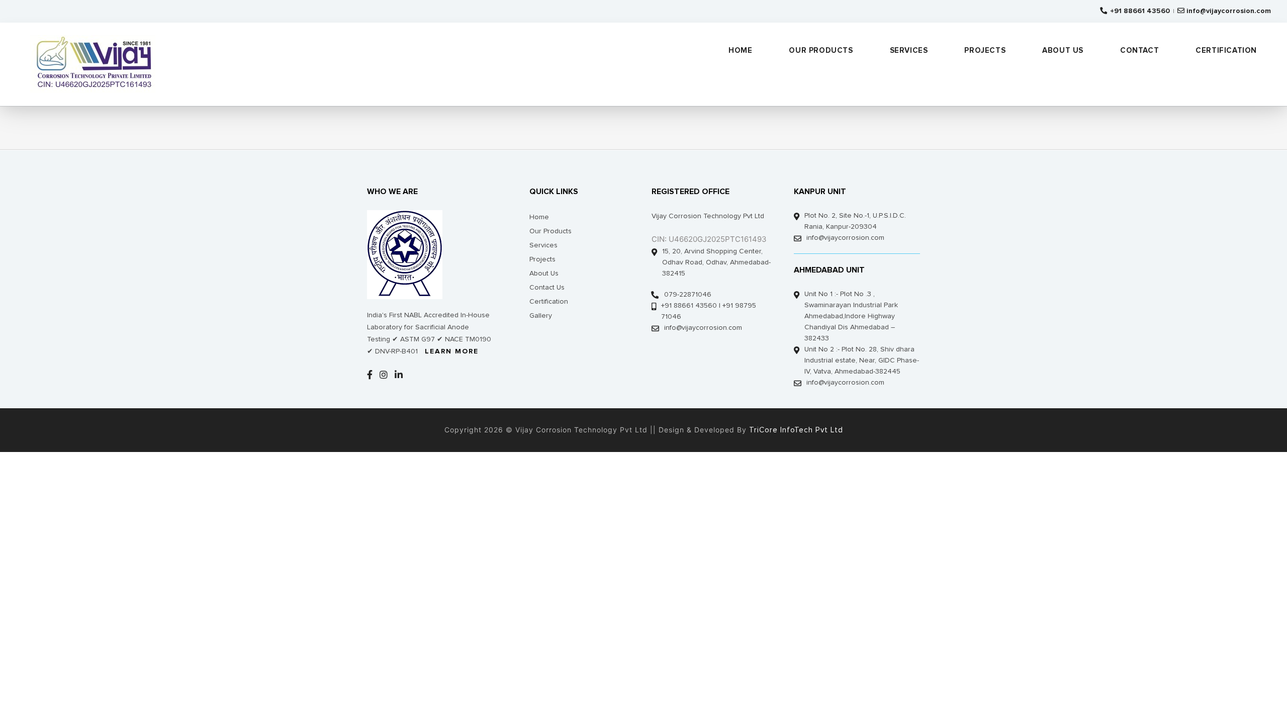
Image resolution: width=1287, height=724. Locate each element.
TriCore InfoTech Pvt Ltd (795, 430)
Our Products (550, 231)
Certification (548, 301)
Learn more (452, 351)
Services (543, 245)
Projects (542, 259)
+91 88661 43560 (1139, 11)
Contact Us (547, 287)
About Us (544, 273)
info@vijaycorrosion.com (1228, 11)
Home (539, 217)
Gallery (540, 315)
